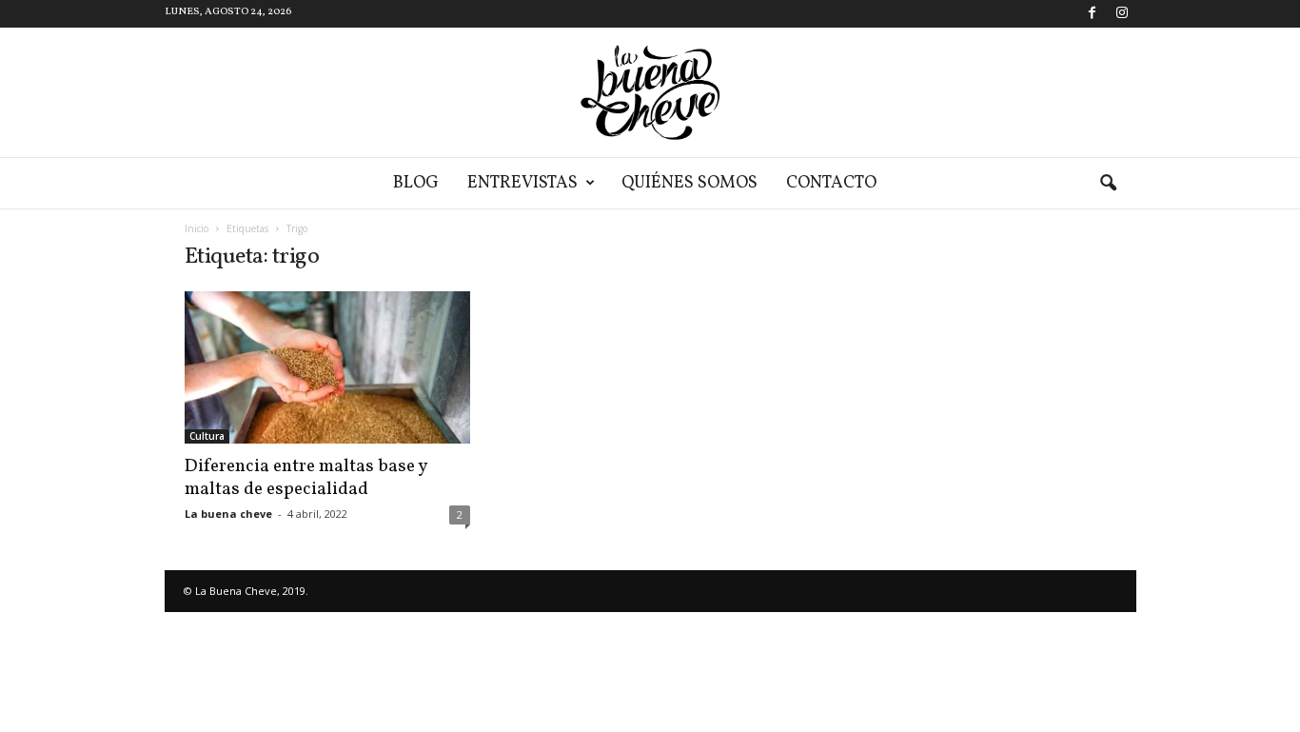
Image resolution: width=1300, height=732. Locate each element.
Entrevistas (522, 183)
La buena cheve (228, 513)
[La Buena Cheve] (650, 92)
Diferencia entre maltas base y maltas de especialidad (305, 478)
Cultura (207, 436)
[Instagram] (1122, 14)
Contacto (831, 183)
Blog (416, 183)
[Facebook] (1092, 14)
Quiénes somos (689, 183)
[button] (1108, 184)
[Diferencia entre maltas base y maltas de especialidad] (327, 367)
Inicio (196, 228)
